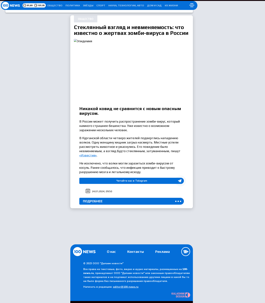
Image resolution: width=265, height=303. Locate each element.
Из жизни (171, 5)
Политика (72, 5)
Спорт (100, 5)
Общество (54, 5)
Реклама (162, 252)
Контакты (135, 252)
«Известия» (88, 155)
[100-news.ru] (12, 5)
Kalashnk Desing (181, 295)
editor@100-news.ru (125, 287)
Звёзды (88, 5)
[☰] (191, 5)
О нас (111, 252)
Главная (84, 251)
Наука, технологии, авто (126, 5)
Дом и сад (154, 5)
